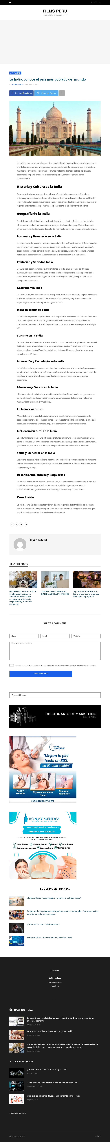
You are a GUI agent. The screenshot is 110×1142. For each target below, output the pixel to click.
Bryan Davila (17, 84)
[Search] (100, 2)
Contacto (55, 971)
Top (99, 1136)
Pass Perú (55, 986)
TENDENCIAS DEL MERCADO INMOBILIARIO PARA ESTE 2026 (55, 592)
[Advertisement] (55, 42)
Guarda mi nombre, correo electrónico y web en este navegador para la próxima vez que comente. (55, 665)
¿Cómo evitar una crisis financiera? (43, 924)
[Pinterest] (7, 184)
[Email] (7, 191)
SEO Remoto (55, 992)
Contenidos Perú (55, 982)
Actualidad (15, 73)
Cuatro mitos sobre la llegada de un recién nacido (50, 1031)
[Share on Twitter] (7, 178)
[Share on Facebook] (7, 171)
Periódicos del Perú (17, 1113)
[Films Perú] (55, 12)
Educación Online (55, 999)
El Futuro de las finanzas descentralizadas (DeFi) (49, 937)
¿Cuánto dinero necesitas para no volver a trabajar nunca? (54, 898)
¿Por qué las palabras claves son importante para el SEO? (53, 1096)
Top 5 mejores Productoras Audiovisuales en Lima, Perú (52, 1082)
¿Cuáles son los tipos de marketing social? (46, 1069)
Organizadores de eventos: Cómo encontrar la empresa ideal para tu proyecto (86, 594)
